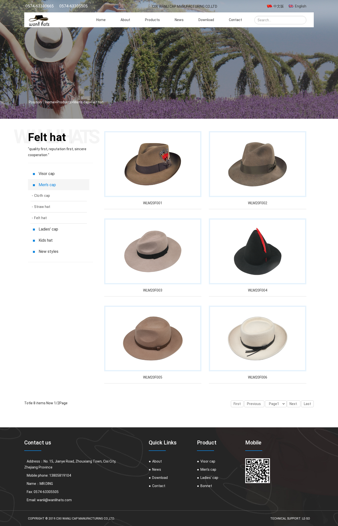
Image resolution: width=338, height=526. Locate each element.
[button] (303, 22)
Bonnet (204, 486)
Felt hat (97, 102)
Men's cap (81, 102)
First (237, 404)
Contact (235, 20)
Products (152, 20)
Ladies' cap (207, 478)
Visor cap (206, 461)
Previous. (254, 404)
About (125, 20)
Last (307, 404)
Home (101, 20)
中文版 (278, 6)
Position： (36, 102)
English (300, 6)
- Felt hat (39, 218)
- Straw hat (41, 207)
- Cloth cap (41, 195)
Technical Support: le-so (290, 518)
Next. (294, 404)
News (179, 20)
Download (206, 20)
